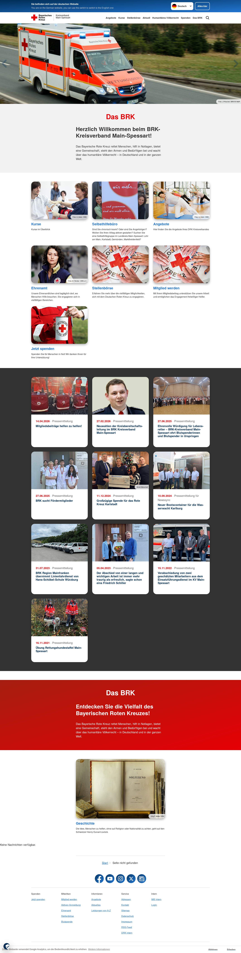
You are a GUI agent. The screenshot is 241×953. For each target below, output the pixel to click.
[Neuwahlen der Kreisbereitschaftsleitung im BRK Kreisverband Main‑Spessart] (120, 396)
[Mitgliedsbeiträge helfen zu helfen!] (59, 396)
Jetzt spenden (42, 348)
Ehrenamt (39, 287)
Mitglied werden (166, 287)
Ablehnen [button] (213, 949)
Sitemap (125, 910)
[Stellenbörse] (120, 264)
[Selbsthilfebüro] (120, 200)
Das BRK (198, 17)
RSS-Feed (126, 927)
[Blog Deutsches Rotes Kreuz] (141, 878)
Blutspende (67, 921)
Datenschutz (127, 916)
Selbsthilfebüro (104, 223)
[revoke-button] (6, 946)
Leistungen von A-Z (101, 910)
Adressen (126, 899)
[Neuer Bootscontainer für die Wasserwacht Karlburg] (181, 470)
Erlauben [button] (231, 949)
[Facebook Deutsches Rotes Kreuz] (99, 878)
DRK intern (126, 932)
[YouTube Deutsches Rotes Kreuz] (109, 878)
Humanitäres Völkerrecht (165, 17)
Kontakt (125, 904)
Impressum (126, 921)
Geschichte (85, 823)
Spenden (186, 17)
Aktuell (146, 17)
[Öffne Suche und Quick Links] (207, 18)
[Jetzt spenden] (59, 325)
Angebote (111, 17)
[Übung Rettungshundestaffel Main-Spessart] (59, 617)
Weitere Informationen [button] (99, 949)
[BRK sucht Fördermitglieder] (59, 470)
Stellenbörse (133, 17)
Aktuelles (96, 904)
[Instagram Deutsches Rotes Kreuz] (120, 878)
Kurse (121, 17)
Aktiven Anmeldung (71, 904)
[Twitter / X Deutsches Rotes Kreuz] (131, 878)
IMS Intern (156, 899)
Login (154, 904)
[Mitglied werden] (181, 264)
